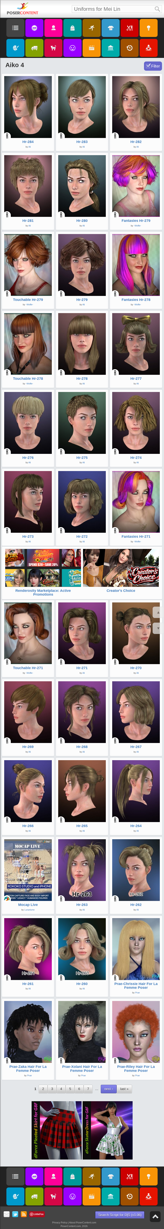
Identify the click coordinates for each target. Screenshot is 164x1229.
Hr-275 (82, 458)
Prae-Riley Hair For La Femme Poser (136, 1069)
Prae (137, 992)
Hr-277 (136, 379)
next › (108, 1089)
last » (124, 1089)
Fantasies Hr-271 (136, 537)
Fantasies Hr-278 (136, 300)
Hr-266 (28, 826)
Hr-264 (136, 826)
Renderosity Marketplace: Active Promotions (43, 593)
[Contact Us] (6, 1214)
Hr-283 (82, 142)
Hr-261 (28, 984)
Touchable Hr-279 (28, 300)
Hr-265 (82, 826)
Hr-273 (28, 537)
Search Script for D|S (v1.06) (120, 1215)
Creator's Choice (121, 591)
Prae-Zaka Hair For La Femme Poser (28, 1069)
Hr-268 (82, 747)
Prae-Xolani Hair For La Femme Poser (82, 1069)
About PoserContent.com (82, 1222)
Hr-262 (136, 905)
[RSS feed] (24, 1214)
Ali (29, 147)
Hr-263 (82, 905)
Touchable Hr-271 (28, 668)
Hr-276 (28, 458)
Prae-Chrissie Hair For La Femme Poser (136, 986)
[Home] (22, 8)
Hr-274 (136, 458)
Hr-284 (28, 142)
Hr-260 (82, 984)
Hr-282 (136, 142)
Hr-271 (82, 668)
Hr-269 (28, 747)
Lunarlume (29, 910)
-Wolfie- (137, 225)
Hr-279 (82, 300)
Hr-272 (82, 537)
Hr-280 (82, 221)
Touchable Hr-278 (28, 379)
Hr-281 (28, 221)
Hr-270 (136, 668)
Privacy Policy (59, 1222)
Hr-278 (82, 379)
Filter (155, 66)
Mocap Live (28, 905)
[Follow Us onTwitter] (15, 1214)
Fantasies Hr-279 (136, 221)
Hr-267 (136, 747)
